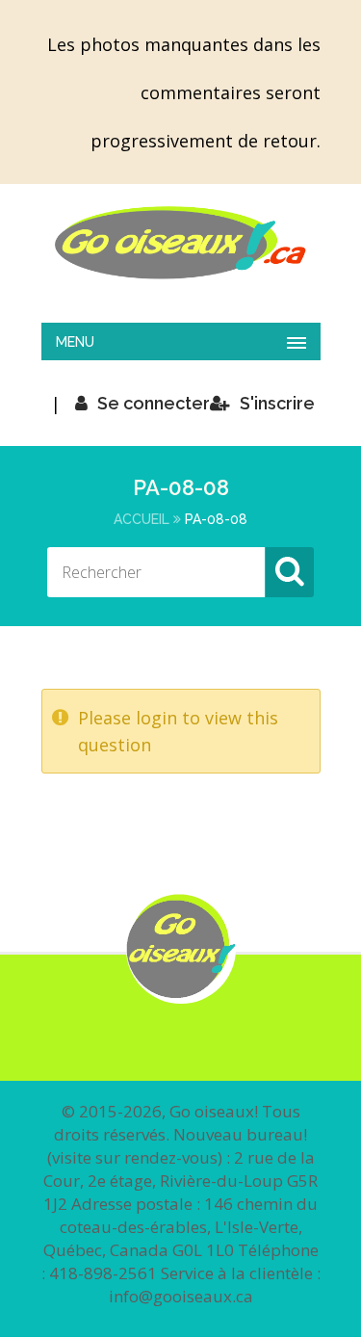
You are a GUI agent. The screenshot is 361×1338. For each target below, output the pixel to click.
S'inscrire (277, 403)
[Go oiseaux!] (181, 242)
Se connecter (153, 403)
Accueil (141, 519)
